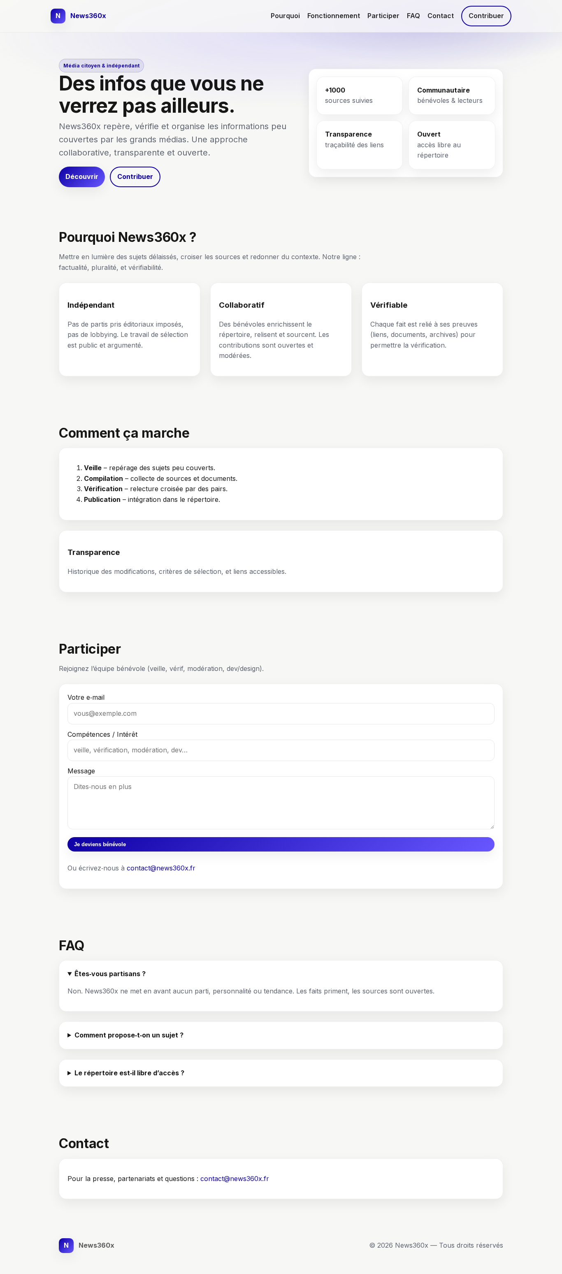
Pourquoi (285, 16)
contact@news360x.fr (161, 868)
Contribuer (486, 16)
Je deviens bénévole (100, 844)
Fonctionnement (333, 16)
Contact (440, 16)
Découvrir (81, 176)
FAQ (413, 16)
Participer (383, 16)
